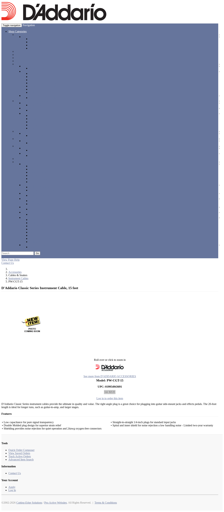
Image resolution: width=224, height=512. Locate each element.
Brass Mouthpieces (39, 105)
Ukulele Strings (37, 241)
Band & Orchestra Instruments (32, 100)
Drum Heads (36, 73)
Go (37, 253)
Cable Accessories (39, 169)
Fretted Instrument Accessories (46, 195)
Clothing (27, 148)
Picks (32, 38)
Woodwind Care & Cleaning (45, 190)
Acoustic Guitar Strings (42, 222)
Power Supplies (37, 203)
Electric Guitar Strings (41, 232)
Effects (19, 60)
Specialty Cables (38, 175)
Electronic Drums (32, 95)
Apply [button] (14, 256)
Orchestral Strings (32, 108)
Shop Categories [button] (17, 31)
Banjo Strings (36, 225)
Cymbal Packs (37, 68)
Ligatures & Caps (38, 118)
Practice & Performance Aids (38, 207)
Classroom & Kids (25, 131)
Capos (32, 45)
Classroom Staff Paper (41, 135)
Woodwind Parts (38, 125)
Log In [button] (22, 256)
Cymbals (27, 66)
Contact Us (7, 262)
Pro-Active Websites (55, 502)
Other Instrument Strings (42, 238)
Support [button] (5, 256)
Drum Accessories (32, 71)
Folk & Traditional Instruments (32, 54)
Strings (26, 217)
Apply (11, 487)
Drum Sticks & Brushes (42, 89)
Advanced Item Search (21, 459)
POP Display (36, 155)
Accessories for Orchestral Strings (47, 110)
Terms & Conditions (105, 502)
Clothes (33, 150)
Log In (12, 490)
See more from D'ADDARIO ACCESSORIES (109, 376)
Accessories (28, 36)
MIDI (25, 140)
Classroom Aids (31, 133)
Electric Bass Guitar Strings (44, 229)
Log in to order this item (109, 398)
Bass (18, 51)
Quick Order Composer (21, 450)
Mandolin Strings (38, 235)
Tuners (33, 246)
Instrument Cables (39, 178)
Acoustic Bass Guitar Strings (45, 219)
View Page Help (10, 259)
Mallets (33, 92)
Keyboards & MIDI (26, 138)
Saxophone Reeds (39, 121)
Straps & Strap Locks (41, 41)
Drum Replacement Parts (43, 82)
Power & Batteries (32, 198)
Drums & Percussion (26, 64)
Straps (32, 128)
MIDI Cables (36, 142)
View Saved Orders (19, 453)
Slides (32, 48)
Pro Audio (21, 158)
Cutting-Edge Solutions (29, 502)
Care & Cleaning (31, 184)
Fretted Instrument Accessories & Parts (43, 193)
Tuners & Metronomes (34, 244)
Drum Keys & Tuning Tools (44, 76)
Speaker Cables (37, 181)
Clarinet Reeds (37, 115)
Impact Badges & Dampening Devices (50, 86)
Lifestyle (20, 146)
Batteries (34, 200)
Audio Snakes (37, 166)
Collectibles (28, 153)
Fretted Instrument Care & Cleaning (49, 187)
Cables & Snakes (31, 163)
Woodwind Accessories (35, 113)
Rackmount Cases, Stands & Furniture (43, 212)
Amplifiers (21, 57)
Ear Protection (37, 209)
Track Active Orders (19, 456)
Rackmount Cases (39, 214)
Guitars (19, 34)
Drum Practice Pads (40, 79)
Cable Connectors (39, 172)
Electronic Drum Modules (43, 97)
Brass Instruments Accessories (38, 102)
